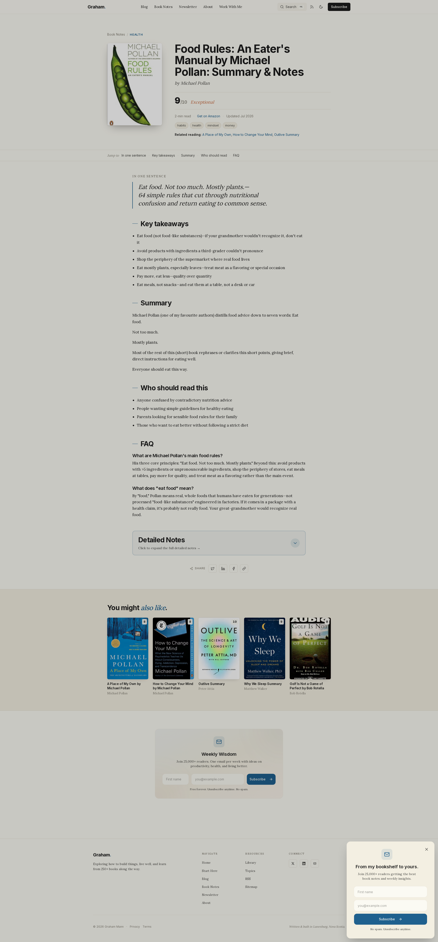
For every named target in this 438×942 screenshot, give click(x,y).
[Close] (426, 849)
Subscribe (387, 919)
